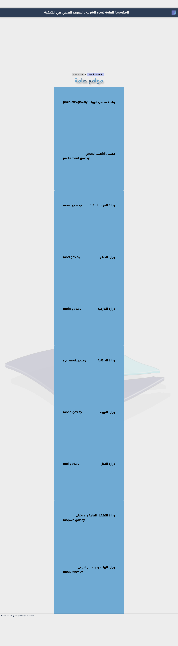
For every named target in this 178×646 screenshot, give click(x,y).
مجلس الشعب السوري (89, 156)
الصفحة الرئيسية (95, 74)
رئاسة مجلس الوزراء (89, 102)
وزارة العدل (89, 464)
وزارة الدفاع (89, 257)
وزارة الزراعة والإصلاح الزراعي (89, 569)
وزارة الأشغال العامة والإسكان (89, 518)
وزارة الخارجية (89, 309)
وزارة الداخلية (89, 361)
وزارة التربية (89, 412)
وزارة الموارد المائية (89, 206)
